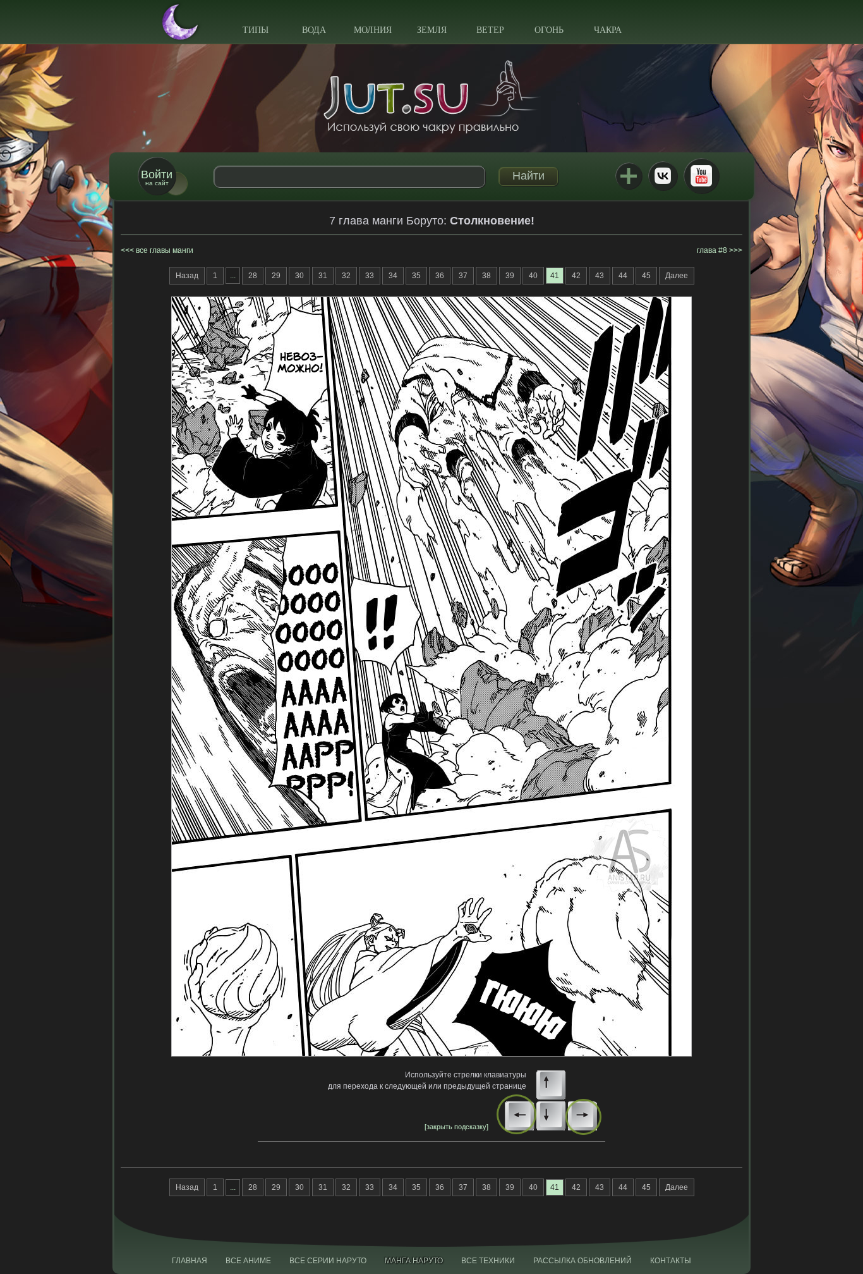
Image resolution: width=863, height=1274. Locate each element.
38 (486, 275)
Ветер (490, 30)
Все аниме (248, 1260)
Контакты (670, 1260)
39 (509, 275)
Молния (373, 30)
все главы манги (164, 250)
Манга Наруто (414, 1260)
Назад (187, 275)
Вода (314, 30)
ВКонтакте (662, 175)
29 (276, 275)
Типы (256, 30)
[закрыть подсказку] (456, 1126)
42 (576, 275)
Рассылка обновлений (582, 1260)
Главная (189, 1260)
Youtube (701, 175)
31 (322, 275)
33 (369, 275)
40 (533, 275)
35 (416, 275)
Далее (676, 275)
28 (252, 275)
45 (646, 275)
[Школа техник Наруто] (431, 96)
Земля (432, 30)
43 (599, 275)
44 (623, 275)
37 (463, 275)
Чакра (608, 30)
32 (346, 275)
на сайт (156, 177)
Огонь (549, 30)
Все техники (488, 1260)
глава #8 (712, 250)
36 (439, 275)
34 (393, 275)
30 (299, 275)
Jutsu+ (628, 175)
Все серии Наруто (327, 1260)
